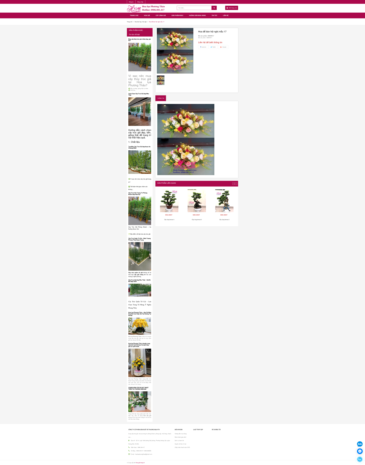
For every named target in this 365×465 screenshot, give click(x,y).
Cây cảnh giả (161, 15)
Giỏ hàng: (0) (233, 8)
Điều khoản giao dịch (180, 437)
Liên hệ (225, 15)
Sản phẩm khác (177, 15)
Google (224, 47)
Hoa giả (147, 15)
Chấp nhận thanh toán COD (182, 447)
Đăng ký (131, 2)
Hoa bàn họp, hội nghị (141, 22)
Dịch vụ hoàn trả (179, 440)
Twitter (214, 47)
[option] (162, 80)
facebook (203, 47)
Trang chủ (134, 15)
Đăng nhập (140, 2)
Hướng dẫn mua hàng (197, 15)
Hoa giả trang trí (140, 462)
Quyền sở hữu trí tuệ (180, 444)
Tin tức (214, 15)
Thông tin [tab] (160, 98)
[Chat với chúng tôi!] (360, 451)
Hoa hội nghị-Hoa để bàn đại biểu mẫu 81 (21, 459)
